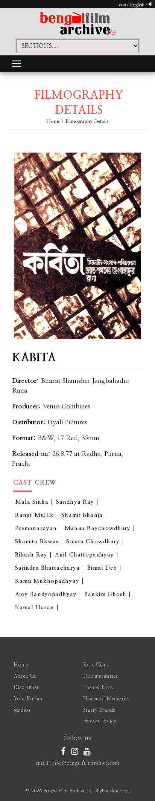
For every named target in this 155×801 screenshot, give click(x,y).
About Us (25, 676)
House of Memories (106, 699)
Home (53, 121)
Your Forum (28, 699)
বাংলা (122, 5)
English (138, 5)
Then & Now (98, 687)
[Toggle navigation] (16, 64)
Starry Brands (99, 710)
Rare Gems (96, 665)
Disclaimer (26, 687)
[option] (77, 240)
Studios (22, 710)
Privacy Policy (99, 721)
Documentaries (100, 676)
